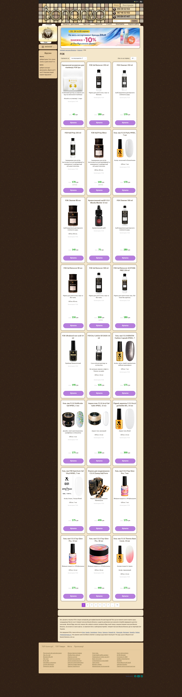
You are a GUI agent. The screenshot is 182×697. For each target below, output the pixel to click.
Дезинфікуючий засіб (124, 662)
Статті (109, 24)
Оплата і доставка (71, 24)
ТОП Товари (60, 646)
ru (141, 2)
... (112, 605)
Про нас (86, 24)
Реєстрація (128, 5)
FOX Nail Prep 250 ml (73, 133)
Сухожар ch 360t (122, 657)
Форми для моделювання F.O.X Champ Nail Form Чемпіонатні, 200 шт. (99, 473)
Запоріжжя (93, 632)
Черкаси (105, 632)
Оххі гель (95, 653)
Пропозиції (78, 646)
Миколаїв (119, 632)
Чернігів (132, 632)
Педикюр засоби (48, 666)
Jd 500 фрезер (121, 655)
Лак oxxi (45, 659)
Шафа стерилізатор (123, 659)
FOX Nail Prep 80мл (98, 133)
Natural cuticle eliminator (76, 662)
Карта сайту (133, 24)
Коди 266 (46, 661)
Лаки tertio (95, 662)
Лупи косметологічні (74, 661)
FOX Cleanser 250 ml (125, 65)
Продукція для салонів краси (52, 653)
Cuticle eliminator (48, 664)
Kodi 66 (119, 661)
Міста (69, 646)
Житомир (126, 632)
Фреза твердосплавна (75, 653)
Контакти (120, 24)
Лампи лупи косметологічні (126, 666)
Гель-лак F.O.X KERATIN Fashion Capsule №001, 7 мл (125, 338)
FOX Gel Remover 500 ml (98, 268)
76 (117, 605)
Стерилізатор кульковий (100, 661)
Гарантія (98, 24)
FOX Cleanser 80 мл (73, 201)
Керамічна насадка (74, 659)
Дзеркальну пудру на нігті (100, 657)
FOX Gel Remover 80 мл (73, 268)
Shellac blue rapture (74, 655)
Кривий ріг (112, 632)
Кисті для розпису (122, 653)
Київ (83, 632)
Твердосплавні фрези (75, 664)
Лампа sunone (72, 657)
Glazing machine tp (74, 666)
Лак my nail (46, 655)
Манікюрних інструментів (100, 666)
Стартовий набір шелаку (100, 655)
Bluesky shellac (97, 664)
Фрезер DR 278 (48, 657)
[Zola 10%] (100, 37)
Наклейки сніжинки (49, 662)
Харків (88, 632)
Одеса (100, 632)
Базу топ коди (96, 659)
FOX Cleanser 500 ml (125, 201)
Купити (73, 123)
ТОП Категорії (47, 646)
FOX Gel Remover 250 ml (98, 65)
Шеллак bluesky (122, 664)
